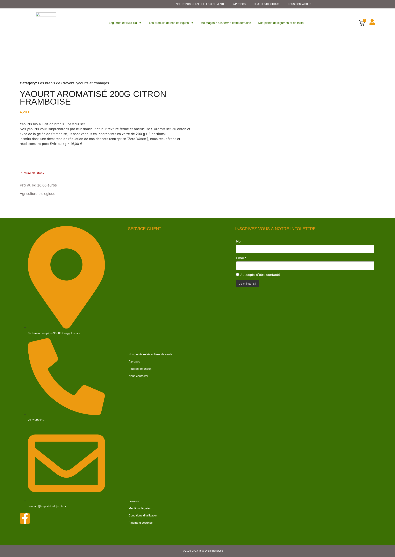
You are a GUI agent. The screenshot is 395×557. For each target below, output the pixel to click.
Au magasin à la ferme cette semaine (226, 22)
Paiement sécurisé (141, 522)
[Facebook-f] (25, 518)
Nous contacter (299, 4)
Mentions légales (140, 508)
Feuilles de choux (266, 4)
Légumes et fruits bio (123, 22)
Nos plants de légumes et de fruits (281, 22)
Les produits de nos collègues (169, 22)
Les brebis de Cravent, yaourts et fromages (73, 83)
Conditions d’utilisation (143, 515)
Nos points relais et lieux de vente (200, 4)
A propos (239, 4)
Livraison (134, 501)
